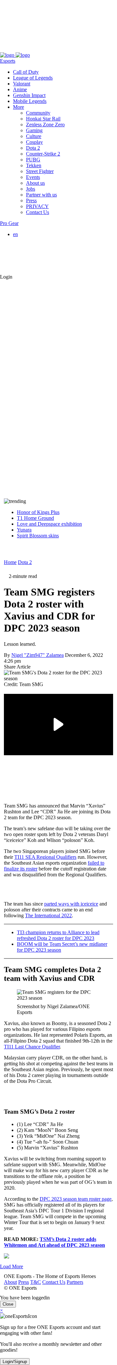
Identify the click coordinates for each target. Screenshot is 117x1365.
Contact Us (49, 49)
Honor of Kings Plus (38, 512)
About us (35, 183)
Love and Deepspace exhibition (49, 524)
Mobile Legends (29, 101)
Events (33, 177)
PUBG (33, 159)
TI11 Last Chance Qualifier (32, 1046)
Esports (7, 61)
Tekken (33, 165)
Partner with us (41, 194)
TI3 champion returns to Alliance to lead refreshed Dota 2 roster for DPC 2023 (58, 935)
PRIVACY (37, 206)
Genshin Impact (29, 95)
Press (19, 49)
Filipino (34, 252)
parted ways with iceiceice (71, 904)
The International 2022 (48, 915)
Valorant (21, 83)
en (15, 234)
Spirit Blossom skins (38, 535)
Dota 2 (33, 148)
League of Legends (33, 78)
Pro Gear (9, 223)
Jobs (30, 189)
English (34, 240)
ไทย (30, 265)
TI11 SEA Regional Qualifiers (45, 857)
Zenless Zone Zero (45, 124)
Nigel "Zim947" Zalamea (37, 655)
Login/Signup (15, 1361)
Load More (11, 1266)
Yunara (24, 529)
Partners (71, 49)
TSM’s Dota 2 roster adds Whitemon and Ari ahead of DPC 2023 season (54, 1242)
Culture (33, 136)
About (6, 49)
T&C (31, 49)
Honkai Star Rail (43, 118)
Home (10, 562)
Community (38, 113)
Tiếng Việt (36, 257)
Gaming (34, 130)
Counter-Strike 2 (43, 154)
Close (8, 1304)
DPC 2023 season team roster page (75, 1199)
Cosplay (34, 142)
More (18, 107)
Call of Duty (26, 72)
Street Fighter (40, 171)
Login (6, 277)
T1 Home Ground (35, 518)
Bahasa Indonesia (44, 246)
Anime (20, 89)
